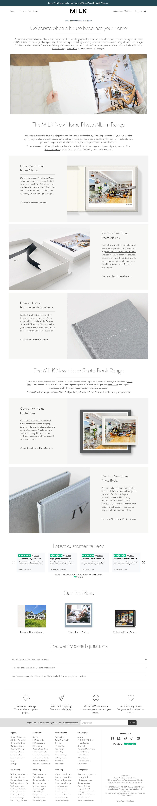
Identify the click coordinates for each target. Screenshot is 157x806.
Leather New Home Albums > (34, 339)
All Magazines (37, 746)
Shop (12, 11)
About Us (81, 737)
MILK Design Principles (85, 740)
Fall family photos (39, 797)
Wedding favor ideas (17, 786)
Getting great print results (86, 792)
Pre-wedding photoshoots (19, 800)
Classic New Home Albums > (33, 202)
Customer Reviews (84, 760)
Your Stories (59, 763)
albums (41, 138)
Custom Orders (83, 755)
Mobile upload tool (84, 786)
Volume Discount (83, 757)
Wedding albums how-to (18, 774)
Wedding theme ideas (17, 792)
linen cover (49, 184)
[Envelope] (138, 738)
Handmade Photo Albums (41, 763)
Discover (22, 11)
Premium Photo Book (89, 392)
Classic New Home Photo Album (37, 179)
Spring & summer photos (41, 794)
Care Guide (81, 746)
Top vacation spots (61, 797)
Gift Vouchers (82, 763)
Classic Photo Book (60, 392)
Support (138, 11)
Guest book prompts (17, 797)
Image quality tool (84, 789)
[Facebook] (112, 738)
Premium (56, 146)
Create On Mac (15, 755)
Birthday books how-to (40, 780)
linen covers (113, 384)
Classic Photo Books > (78, 632)
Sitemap (13, 763)
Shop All (36, 737)
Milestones (33, 11)
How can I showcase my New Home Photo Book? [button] (33, 667)
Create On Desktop (17, 749)
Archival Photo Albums (40, 760)
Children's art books (39, 786)
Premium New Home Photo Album (120, 251)
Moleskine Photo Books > (125, 632)
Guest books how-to (17, 777)
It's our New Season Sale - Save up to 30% (79, 3)
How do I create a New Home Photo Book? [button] (30, 659)
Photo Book (72, 48)
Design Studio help (84, 797)
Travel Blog (59, 752)
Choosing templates (84, 783)
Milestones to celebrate (86, 800)
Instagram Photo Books (41, 757)
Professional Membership (86, 749)
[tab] (78, 659)
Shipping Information (17, 740)
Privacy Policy (130, 801)
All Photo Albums (39, 743)
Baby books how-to (39, 783)
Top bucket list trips (61, 800)
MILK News (59, 760)
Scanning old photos (84, 777)
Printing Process (83, 743)
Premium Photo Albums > (32, 632)
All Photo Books (38, 740)
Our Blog (58, 743)
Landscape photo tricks (63, 777)
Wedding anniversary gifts (19, 783)
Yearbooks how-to (39, 777)
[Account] (145, 11)
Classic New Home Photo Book (36, 420)
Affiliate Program (83, 752)
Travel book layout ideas (63, 780)
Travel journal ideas (61, 786)
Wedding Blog (60, 746)
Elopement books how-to (19, 780)
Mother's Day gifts (39, 789)
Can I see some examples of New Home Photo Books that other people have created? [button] (49, 676)
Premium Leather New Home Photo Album (36, 320)
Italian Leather (35, 330)
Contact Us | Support (17, 737)
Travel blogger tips (61, 792)
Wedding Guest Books (40, 749)
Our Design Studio (16, 746)
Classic (48, 146)
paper (121, 254)
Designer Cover (108, 503)
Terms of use (120, 801)
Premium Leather (71, 146)
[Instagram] (125, 738)
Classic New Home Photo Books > (36, 448)
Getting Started (60, 757)
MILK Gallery (59, 737)
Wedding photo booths (18, 789)
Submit (132, 722)
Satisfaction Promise (17, 757)
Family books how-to (40, 774)
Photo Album (58, 48)
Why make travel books (63, 774)
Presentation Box (52, 149)
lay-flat (106, 138)
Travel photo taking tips (63, 783)
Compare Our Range (17, 743)
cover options (115, 261)
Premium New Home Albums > (116, 276)
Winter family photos (40, 800)
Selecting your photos (85, 780)
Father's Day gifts (38, 792)
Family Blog (59, 749)
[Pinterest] (118, 738)
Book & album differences (86, 794)
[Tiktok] (131, 738)
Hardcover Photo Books (41, 755)
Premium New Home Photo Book (118, 488)
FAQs (12, 760)
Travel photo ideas (61, 789)
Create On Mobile (16, 752)
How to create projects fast (87, 774)
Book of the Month (61, 740)
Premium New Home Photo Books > (119, 519)
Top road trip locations (62, 794)
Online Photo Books (40, 752)
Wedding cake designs (17, 794)
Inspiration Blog (60, 755)
